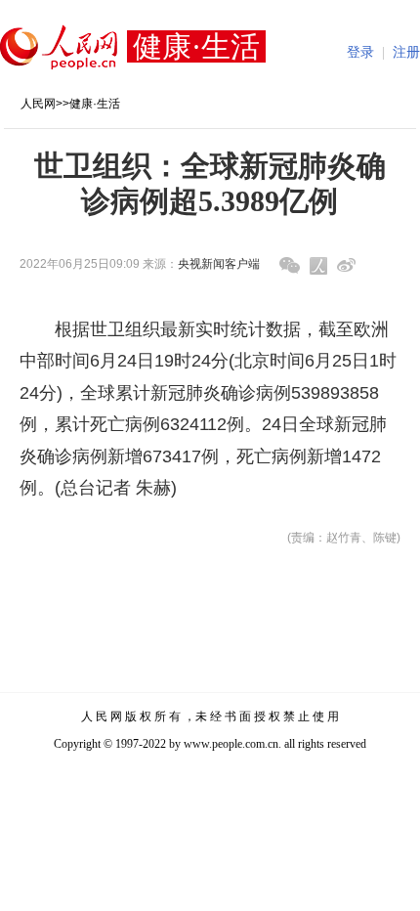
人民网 (38, 103)
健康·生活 (94, 103)
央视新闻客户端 (219, 264)
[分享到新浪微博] (346, 265)
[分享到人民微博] (318, 266)
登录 (360, 52)
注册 (406, 52)
